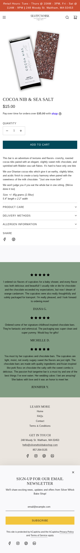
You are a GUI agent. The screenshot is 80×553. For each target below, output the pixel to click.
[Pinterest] (44, 457)
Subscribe (40, 520)
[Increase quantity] (21, 131)
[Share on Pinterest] (13, 240)
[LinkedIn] (52, 457)
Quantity (10, 123)
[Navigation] (4, 17)
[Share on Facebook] (5, 240)
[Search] (67, 17)
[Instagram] (36, 457)
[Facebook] (28, 457)
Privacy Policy (67, 532)
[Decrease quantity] (7, 131)
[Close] (73, 472)
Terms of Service (39, 535)
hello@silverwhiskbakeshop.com (40, 445)
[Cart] (75, 17)
